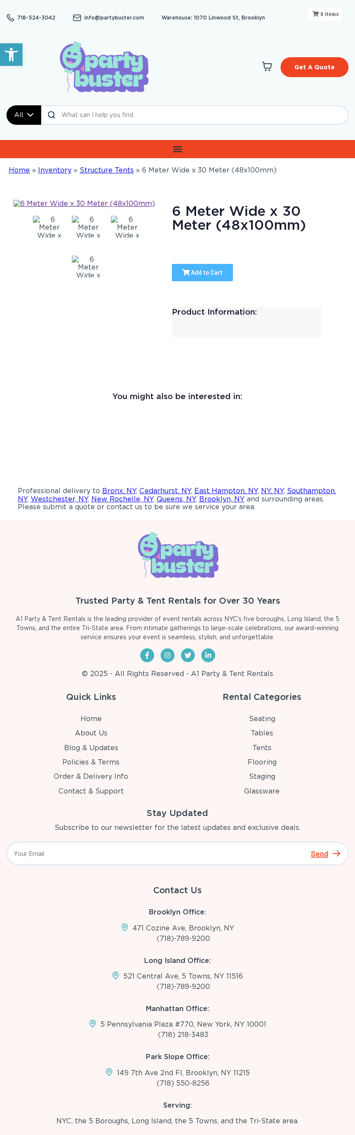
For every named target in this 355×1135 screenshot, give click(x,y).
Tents (261, 748)
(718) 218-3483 (183, 1035)
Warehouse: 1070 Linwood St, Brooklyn (213, 17)
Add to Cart (206, 272)
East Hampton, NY (226, 491)
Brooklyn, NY (222, 499)
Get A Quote (314, 67)
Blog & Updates (91, 748)
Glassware (262, 791)
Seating (262, 719)
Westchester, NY (59, 499)
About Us (91, 733)
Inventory (54, 170)
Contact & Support (91, 791)
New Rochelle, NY (122, 499)
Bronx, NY (119, 491)
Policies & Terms (90, 762)
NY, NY (272, 491)
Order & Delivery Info (91, 776)
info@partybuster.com (114, 18)
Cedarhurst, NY (165, 491)
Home (19, 170)
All (18, 115)
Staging (262, 776)
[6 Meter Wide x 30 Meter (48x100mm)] (49, 226)
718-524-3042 (36, 18)
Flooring (262, 762)
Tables (262, 733)
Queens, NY (176, 499)
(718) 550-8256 (183, 1083)
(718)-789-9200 (183, 938)
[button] (11, 54)
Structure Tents (107, 170)
